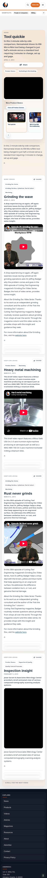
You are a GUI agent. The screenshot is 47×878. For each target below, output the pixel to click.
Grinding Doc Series (11, 184)
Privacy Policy (9, 857)
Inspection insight (18, 671)
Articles (7, 820)
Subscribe (35, 5)
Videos (7, 814)
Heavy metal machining (22, 370)
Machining (8, 192)
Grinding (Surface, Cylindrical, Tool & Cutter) (19, 188)
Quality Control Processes (13, 666)
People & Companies (21, 13)
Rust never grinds (18, 493)
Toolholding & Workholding (27, 71)
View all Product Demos (16, 107)
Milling (33, 13)
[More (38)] (43, 12)
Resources (8, 832)
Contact (7, 851)
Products (7, 807)
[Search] (27, 5)
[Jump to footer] (43, 875)
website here (20, 335)
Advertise (8, 845)
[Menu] (43, 5)
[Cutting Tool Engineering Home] (5, 4)
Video (6, 32)
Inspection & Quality (25, 662)
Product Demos (10, 71)
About (6, 839)
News (6, 801)
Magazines (8, 826)
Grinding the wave (18, 197)
